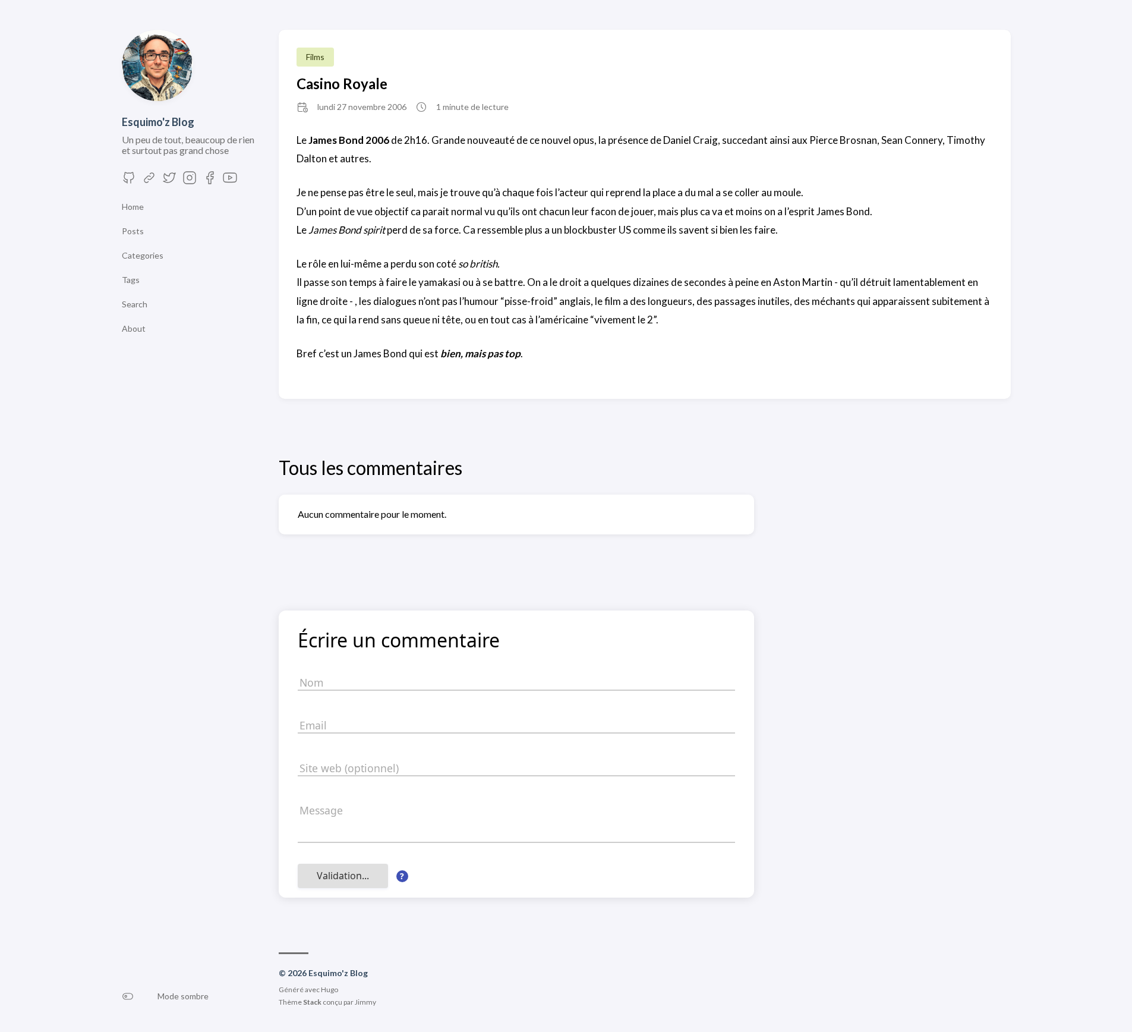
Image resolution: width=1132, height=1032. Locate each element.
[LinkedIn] (149, 181)
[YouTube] (230, 181)
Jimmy (365, 1002)
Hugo (329, 989)
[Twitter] (169, 181)
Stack (312, 1002)
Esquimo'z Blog (158, 121)
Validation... (343, 875)
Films (315, 57)
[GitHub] (129, 181)
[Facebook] (210, 181)
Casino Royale (342, 83)
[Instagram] (189, 181)
